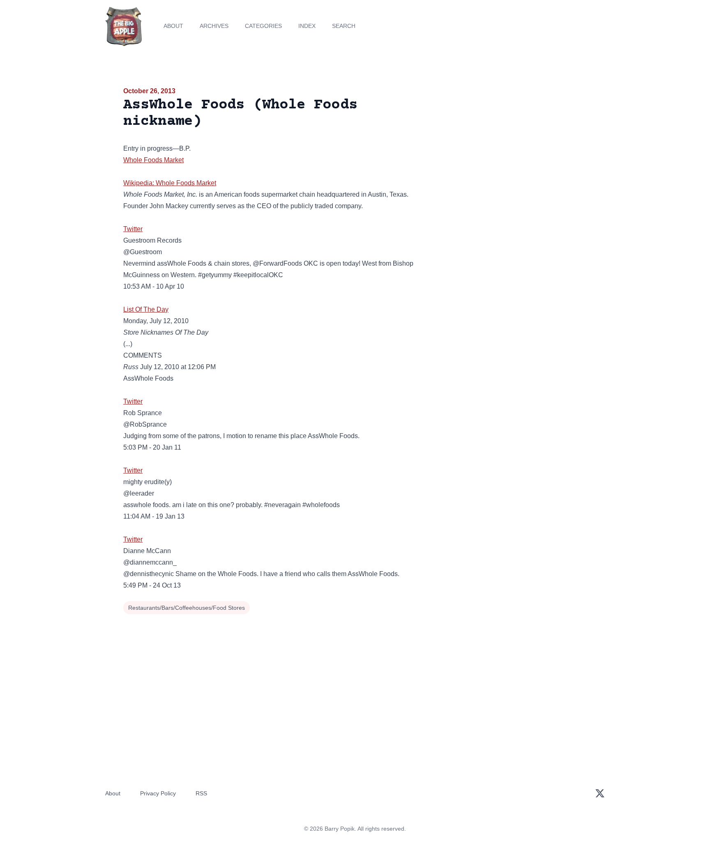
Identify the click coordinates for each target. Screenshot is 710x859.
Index (307, 26)
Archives (214, 26)
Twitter (133, 228)
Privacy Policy (158, 793)
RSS (201, 793)
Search (343, 26)
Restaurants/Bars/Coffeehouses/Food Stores (186, 607)
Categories (263, 26)
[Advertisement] (513, 149)
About (173, 26)
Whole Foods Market (153, 159)
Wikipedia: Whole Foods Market (169, 182)
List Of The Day (145, 309)
